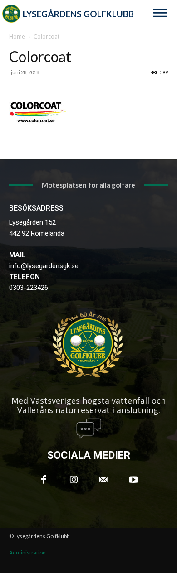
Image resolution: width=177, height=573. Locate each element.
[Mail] (103, 479)
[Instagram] (73, 479)
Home (17, 36)
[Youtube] (133, 479)
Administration (27, 552)
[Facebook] (43, 479)
